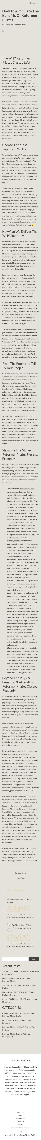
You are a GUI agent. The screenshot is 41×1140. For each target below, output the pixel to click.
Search (34, 959)
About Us (20, 1112)
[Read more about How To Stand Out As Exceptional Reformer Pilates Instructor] (20, 900)
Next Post (20, 878)
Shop (20, 1131)
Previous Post (20, 873)
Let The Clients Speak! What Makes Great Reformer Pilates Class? (19, 938)
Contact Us (20, 1119)
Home (20, 1125)
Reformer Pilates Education (20, 1128)
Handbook (20, 1122)
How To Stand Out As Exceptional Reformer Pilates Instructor (18, 909)
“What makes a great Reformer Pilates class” (19, 854)
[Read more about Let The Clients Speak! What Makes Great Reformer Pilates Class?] (20, 928)
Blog (20, 1115)
